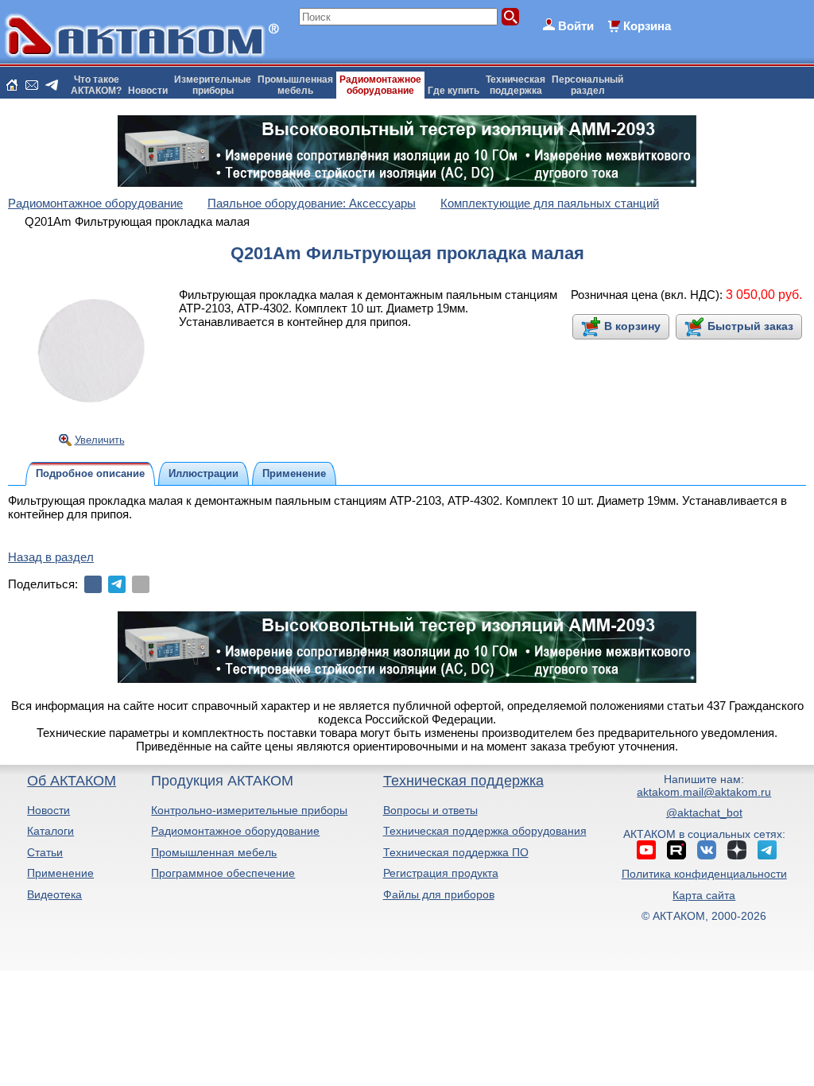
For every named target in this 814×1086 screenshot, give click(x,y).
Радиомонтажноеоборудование (380, 85)
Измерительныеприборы (212, 85)
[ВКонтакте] (93, 584)
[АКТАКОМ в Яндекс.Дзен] (736, 849)
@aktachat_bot (704, 812)
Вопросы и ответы (430, 810)
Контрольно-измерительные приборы (249, 810)
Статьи (45, 852)
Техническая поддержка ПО (456, 852)
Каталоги (50, 830)
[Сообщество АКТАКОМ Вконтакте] (706, 849)
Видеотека (54, 894)
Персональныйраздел (587, 85)
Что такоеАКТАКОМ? (96, 85)
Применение (60, 873)
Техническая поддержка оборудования (485, 830)
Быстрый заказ (750, 326)
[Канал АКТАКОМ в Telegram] (767, 849)
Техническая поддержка (463, 781)
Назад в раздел (51, 557)
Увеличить (100, 440)
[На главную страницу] (12, 85)
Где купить (453, 90)
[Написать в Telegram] (52, 85)
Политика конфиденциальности (704, 873)
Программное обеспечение (223, 873)
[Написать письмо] (32, 85)
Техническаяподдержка (515, 85)
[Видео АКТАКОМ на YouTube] (646, 849)
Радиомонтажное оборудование (235, 830)
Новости (148, 90)
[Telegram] (117, 584)
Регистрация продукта (440, 873)
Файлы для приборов (438, 894)
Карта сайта (704, 895)
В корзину (632, 326)
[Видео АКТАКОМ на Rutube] (676, 849)
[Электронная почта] (140, 584)
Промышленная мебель (214, 852)
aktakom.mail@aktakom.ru (704, 791)
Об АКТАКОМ (71, 781)
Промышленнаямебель (295, 85)
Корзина (647, 26)
